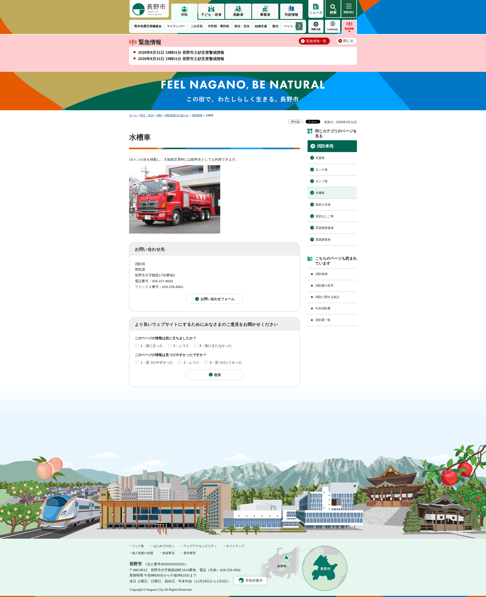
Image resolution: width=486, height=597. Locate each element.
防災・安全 (146, 115)
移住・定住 (242, 26)
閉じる (348, 41)
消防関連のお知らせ (177, 115)
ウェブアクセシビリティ (200, 546)
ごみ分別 (196, 26)
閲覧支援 (315, 29)
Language (332, 29)
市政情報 (291, 15)
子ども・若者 (211, 15)
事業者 (265, 15)
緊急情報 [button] (349, 28)
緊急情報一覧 (316, 41)
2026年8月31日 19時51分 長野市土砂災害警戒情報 (181, 52)
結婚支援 (261, 26)
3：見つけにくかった (226, 362)
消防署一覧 (323, 320)
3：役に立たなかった (215, 346)
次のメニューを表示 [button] (299, 26)
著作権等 (190, 553)
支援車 (320, 157)
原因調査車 (323, 239)
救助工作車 (323, 204)
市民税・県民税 (218, 26)
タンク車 (322, 169)
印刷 (297, 121)
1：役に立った (151, 346)
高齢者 (238, 15)
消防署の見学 (324, 285)
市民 (184, 15)
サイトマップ (235, 546)
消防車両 (197, 115)
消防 (159, 115)
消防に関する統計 (327, 297)
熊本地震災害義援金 (148, 26)
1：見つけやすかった (156, 362)
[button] (333, 9)
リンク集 (138, 546)
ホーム (133, 115)
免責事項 (168, 553)
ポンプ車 (322, 181)
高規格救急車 (325, 227)
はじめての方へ (163, 546)
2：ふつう (181, 346)
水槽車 (320, 192)
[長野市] (149, 8)
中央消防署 (323, 308)
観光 (275, 26)
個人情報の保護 (142, 553)
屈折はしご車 (325, 216)
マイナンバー (176, 26)
